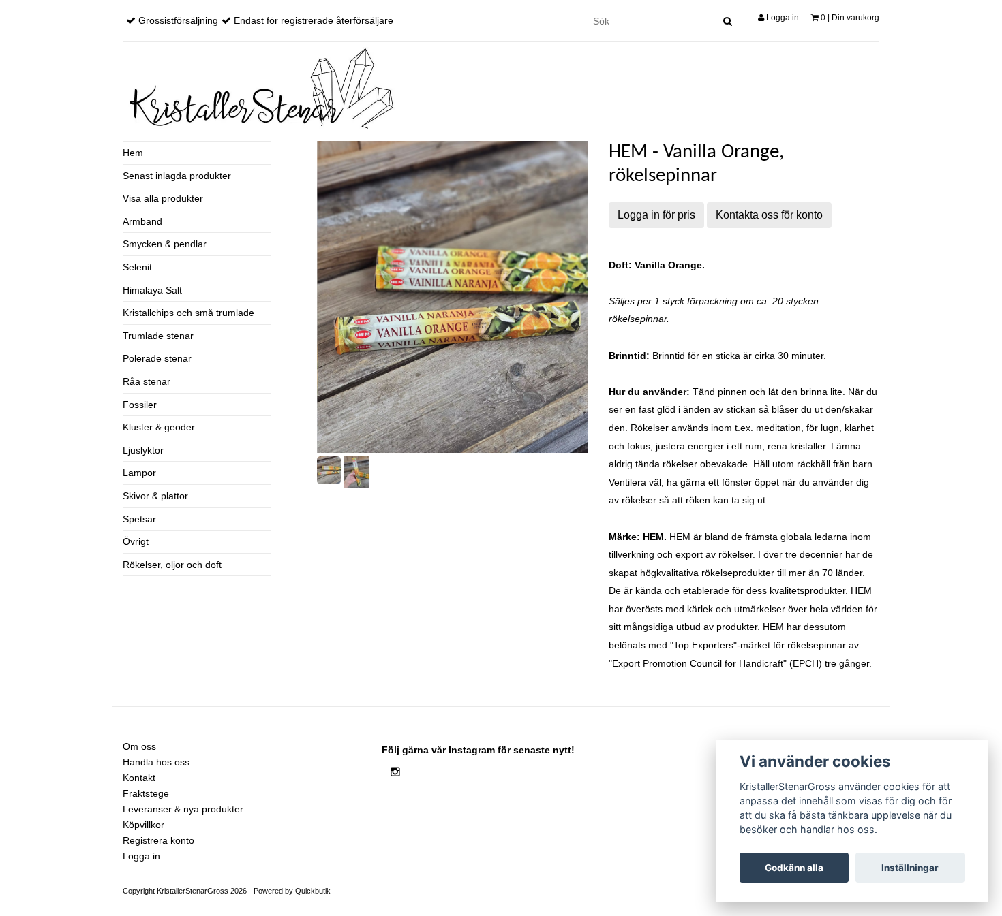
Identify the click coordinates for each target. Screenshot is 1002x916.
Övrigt (136, 541)
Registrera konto (158, 840)
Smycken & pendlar (165, 243)
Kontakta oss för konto (769, 215)
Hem (133, 152)
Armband (142, 221)
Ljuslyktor (143, 450)
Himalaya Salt (152, 290)
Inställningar (910, 867)
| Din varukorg (850, 17)
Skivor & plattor (155, 495)
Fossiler (140, 404)
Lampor (139, 472)
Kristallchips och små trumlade (188, 312)
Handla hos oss (156, 762)
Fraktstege (146, 793)
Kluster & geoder (159, 427)
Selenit (137, 267)
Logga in (781, 17)
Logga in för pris (656, 215)
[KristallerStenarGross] (259, 88)
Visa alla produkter (163, 198)
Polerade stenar (157, 358)
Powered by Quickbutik (292, 891)
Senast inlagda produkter (177, 175)
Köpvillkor (143, 824)
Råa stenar (146, 381)
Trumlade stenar (158, 335)
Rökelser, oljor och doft (172, 564)
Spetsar (139, 519)
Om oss (139, 746)
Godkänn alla (794, 867)
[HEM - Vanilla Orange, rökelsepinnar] (452, 297)
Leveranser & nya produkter (183, 809)
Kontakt (139, 777)
